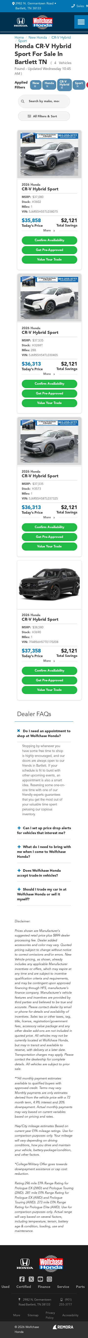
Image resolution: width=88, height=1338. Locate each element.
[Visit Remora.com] (63, 1328)
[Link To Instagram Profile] (49, 1279)
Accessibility (70, 1315)
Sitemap (33, 1315)
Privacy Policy (50, 1315)
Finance (44, 1287)
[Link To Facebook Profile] (22, 1279)
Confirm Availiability (49, 240)
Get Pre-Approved (49, 250)
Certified (23, 1287)
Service (63, 1287)
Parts (80, 1287)
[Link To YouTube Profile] (40, 1279)
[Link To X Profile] (31, 1279)
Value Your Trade (49, 259)
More (47, 230)
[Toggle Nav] (81, 22)
